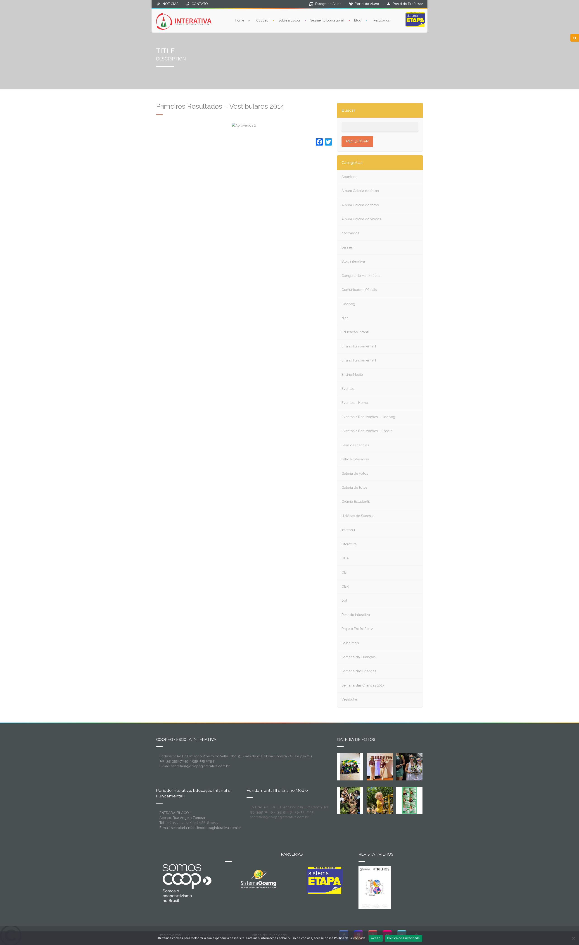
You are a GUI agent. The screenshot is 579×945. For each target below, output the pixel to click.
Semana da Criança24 (359, 657)
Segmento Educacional (327, 20)
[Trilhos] (374, 887)
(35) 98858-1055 (205, 823)
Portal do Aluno (367, 4)
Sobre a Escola (289, 20)
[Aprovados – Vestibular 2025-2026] (409, 800)
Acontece (349, 177)
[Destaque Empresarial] (186, 883)
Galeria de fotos (354, 488)
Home (239, 20)
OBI (344, 572)
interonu (348, 530)
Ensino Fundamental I (359, 346)
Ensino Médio (352, 375)
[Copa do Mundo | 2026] (350, 766)
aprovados (350, 233)
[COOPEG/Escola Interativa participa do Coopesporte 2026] (416, 766)
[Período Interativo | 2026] (380, 800)
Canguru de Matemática (361, 276)
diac (345, 318)
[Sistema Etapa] (324, 881)
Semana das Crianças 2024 (363, 685)
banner (347, 247)
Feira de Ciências (355, 445)
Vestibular (349, 699)
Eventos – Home (355, 403)
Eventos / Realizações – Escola (367, 431)
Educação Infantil (356, 332)
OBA (345, 558)
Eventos (348, 389)
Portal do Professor (407, 4)
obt (344, 600)
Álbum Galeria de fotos (360, 191)
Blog (357, 20)
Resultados (381, 20)
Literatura (349, 544)
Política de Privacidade (403, 938)
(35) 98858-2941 (289, 812)
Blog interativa (353, 261)
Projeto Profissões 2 (357, 629)
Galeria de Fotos (355, 473)
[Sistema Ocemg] (259, 878)
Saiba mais (350, 643)
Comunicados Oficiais (359, 290)
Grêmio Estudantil (356, 502)
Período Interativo (356, 615)
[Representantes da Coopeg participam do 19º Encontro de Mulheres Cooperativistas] (383, 766)
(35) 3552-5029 (177, 823)
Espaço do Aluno (328, 4)
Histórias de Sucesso (358, 516)
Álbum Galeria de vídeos (361, 219)
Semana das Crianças (359, 671)
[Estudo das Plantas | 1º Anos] (350, 800)
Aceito (375, 938)
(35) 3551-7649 (261, 812)
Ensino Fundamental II (359, 360)
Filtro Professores (355, 459)
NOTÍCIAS (170, 4)
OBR (345, 586)
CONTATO (200, 4)
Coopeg (262, 20)
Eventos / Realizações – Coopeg (368, 417)
